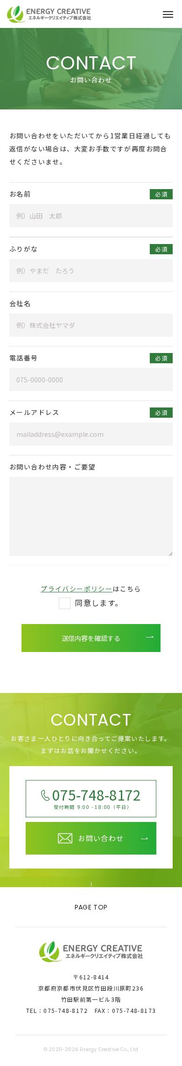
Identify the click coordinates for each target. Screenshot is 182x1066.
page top (91, 907)
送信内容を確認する (91, 638)
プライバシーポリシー (76, 588)
